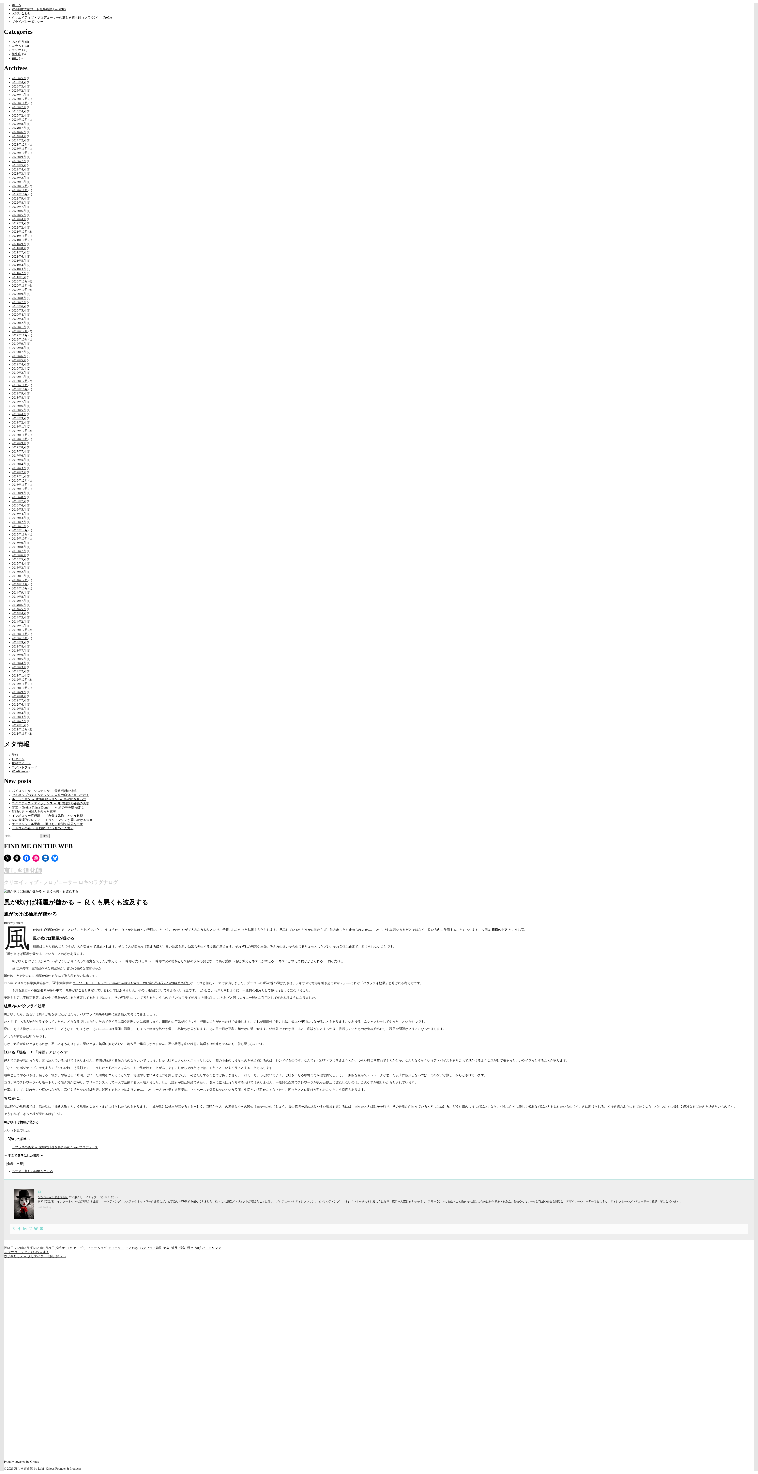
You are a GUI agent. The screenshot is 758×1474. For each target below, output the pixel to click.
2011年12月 (20, 729)
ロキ (69, 1248)
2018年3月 (19, 418)
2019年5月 (19, 360)
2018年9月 (19, 393)
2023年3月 (19, 173)
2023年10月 (20, 152)
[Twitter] (14, 1229)
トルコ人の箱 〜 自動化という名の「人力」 (42, 828)
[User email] (41, 1229)
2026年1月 (19, 94)
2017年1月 (19, 476)
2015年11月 (20, 534)
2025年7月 (19, 107)
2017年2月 (19, 472)
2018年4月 (19, 414)
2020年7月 (19, 302)
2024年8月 (19, 123)
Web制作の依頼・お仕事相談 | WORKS (39, 9)
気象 (166, 1248)
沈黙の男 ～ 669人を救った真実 (34, 811)
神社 (15, 58)
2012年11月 (20, 683)
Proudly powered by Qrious (21, 1461)
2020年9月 (19, 294)
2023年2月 (19, 177)
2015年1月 (19, 576)
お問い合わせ (21, 13)
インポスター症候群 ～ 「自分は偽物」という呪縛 (47, 815)
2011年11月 (20, 733)
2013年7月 (19, 650)
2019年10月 (20, 339)
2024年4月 (19, 136)
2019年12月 (20, 331)
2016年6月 (19, 505)
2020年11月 (20, 285)
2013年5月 (19, 659)
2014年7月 (19, 600)
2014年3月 (19, 617)
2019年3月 (19, 368)
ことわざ (132, 1248)
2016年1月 (19, 526)
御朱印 (16, 54)
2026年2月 (19, 90)
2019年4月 (19, 364)
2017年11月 (20, 435)
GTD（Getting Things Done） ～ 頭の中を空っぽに (48, 807)
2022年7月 (19, 206)
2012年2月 (19, 721)
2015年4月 (19, 563)
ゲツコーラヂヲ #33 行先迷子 (26, 1252)
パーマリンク (211, 1248)
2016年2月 (19, 522)
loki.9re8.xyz (45, 1207)
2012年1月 (19, 725)
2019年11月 (20, 335)
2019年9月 (19, 343)
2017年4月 (19, 464)
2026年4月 (19, 82)
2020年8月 (19, 298)
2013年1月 (19, 675)
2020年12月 (20, 281)
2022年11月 (20, 190)
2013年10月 (20, 638)
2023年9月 (19, 157)
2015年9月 (19, 542)
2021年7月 (19, 252)
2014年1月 (19, 625)
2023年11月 (20, 148)
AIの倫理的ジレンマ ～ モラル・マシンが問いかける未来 (52, 820)
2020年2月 (19, 323)
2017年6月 (19, 455)
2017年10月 (20, 439)
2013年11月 (20, 634)
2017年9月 (19, 443)
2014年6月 (19, 605)
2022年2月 (19, 227)
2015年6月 (19, 555)
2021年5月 (19, 260)
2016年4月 (19, 513)
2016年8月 (19, 497)
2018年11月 (20, 385)
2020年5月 (19, 310)
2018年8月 (19, 397)
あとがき (18, 41)
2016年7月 (19, 501)
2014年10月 (20, 588)
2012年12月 (20, 679)
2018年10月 (20, 389)
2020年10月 (20, 289)
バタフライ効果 (151, 1248)
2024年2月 (19, 140)
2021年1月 (19, 277)
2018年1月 (19, 426)
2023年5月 (19, 165)
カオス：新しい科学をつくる (32, 1171)
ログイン (18, 759)
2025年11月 (20, 103)
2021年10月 (20, 240)
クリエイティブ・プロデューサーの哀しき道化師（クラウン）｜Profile (62, 17)
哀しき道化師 (23, 870)
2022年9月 (19, 198)
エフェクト (116, 1248)
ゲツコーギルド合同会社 (53, 1197)
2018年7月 (19, 401)
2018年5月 (19, 410)
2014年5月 (19, 609)
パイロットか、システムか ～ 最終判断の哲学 (44, 791)
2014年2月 (19, 621)
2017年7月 (19, 451)
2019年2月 (19, 372)
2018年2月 (19, 422)
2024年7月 (19, 128)
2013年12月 (20, 630)
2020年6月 (19, 306)
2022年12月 (20, 186)
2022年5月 (19, 215)
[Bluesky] (36, 1229)
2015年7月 (19, 551)
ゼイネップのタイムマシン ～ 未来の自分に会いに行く (50, 795)
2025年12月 (20, 99)
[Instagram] (30, 1229)
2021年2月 (19, 273)
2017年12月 (20, 430)
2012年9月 (19, 692)
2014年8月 (19, 596)
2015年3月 (19, 567)
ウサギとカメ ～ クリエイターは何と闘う (35, 1256)
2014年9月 (19, 592)
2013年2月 (19, 671)
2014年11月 (20, 584)
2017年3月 (19, 468)
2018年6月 (19, 406)
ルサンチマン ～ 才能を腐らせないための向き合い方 (49, 799)
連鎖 (198, 1248)
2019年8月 (19, 347)
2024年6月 (19, 132)
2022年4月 (19, 219)
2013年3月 (19, 667)
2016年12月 (20, 480)
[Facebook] (19, 1229)
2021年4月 (19, 264)
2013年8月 (19, 646)
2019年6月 (19, 356)
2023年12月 (20, 144)
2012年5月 (19, 708)
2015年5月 (19, 559)
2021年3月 (19, 269)
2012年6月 (19, 704)
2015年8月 (19, 547)
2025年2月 (19, 115)
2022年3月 (19, 223)
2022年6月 (19, 211)
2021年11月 (20, 235)
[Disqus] (379, 1307)
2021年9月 (19, 244)
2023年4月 (19, 169)
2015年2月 (19, 571)
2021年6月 (19, 256)
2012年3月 (19, 717)
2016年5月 (19, 509)
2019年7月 (19, 352)
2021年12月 (20, 231)
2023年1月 (19, 182)
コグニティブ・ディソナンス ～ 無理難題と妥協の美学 (50, 803)
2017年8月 (19, 447)
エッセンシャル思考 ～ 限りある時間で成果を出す (47, 824)
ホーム (16, 5)
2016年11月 (20, 484)
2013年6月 (19, 654)
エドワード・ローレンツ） (131, 983)
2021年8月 (19, 248)
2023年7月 (19, 161)
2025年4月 (19, 111)
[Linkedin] (25, 1229)
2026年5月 (19, 78)
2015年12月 (20, 530)
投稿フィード (21, 763)
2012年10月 (20, 688)
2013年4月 (19, 663)
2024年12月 (20, 119)
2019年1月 (19, 376)
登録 (15, 755)
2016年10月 (20, 488)
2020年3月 (19, 318)
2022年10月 (20, 194)
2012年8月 (19, 696)
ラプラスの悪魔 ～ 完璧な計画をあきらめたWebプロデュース (55, 1147)
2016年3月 (19, 518)
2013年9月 (19, 642)
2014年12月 (20, 580)
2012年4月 (19, 712)
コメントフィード (24, 767)
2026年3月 (19, 86)
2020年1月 (19, 327)
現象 (182, 1248)
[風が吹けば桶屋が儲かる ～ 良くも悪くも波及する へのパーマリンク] (41, 891)
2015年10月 (20, 538)
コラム (16, 45)
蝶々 (190, 1248)
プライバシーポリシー (27, 21)
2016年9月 (19, 493)
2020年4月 (19, 314)
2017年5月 (19, 459)
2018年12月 (20, 381)
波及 (174, 1248)
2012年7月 (19, 700)
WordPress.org (21, 771)
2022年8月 (19, 202)
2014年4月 (19, 613)
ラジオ (16, 50)
